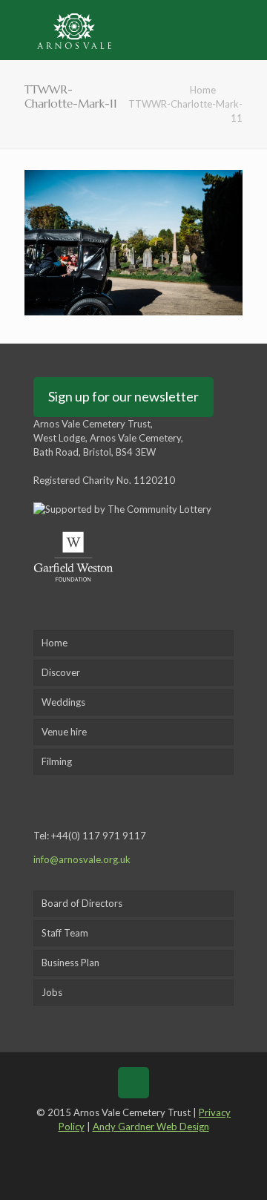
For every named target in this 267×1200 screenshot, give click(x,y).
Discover (61, 672)
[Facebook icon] (100, 1147)
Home (203, 90)
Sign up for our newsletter (123, 396)
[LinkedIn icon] (144, 1147)
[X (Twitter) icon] (122, 1147)
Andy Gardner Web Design (151, 1126)
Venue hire (64, 732)
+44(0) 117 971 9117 (98, 836)
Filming (57, 761)
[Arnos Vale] (74, 29)
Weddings (63, 702)
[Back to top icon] (133, 1082)
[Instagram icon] (165, 1147)
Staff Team (65, 933)
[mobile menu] (247, 29)
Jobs (52, 992)
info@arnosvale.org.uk (82, 859)
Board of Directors (82, 903)
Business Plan (70, 962)
